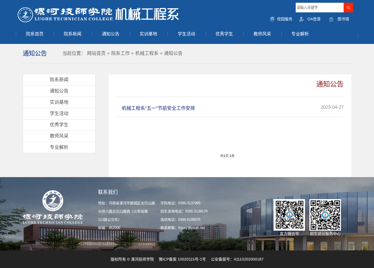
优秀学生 (224, 34)
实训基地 (148, 34)
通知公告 (110, 34)
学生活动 (186, 34)
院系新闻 (72, 34)
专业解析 (300, 34)
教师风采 (262, 34)
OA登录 (314, 19)
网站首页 (96, 53)
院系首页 (35, 34)
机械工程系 (147, 53)
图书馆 (343, 19)
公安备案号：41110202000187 (237, 259)
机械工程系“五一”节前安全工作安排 (158, 108)
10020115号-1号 (192, 259)
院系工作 (120, 53)
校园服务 (284, 19)
